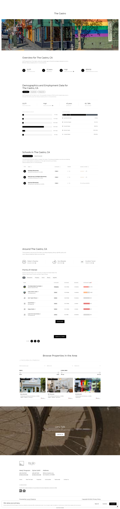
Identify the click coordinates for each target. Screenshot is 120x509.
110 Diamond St (31, 293)
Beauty (49, 277)
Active (44, 277)
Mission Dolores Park (33, 287)
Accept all (113, 503)
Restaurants (30, 277)
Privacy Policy (97, 499)
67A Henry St (31, 304)
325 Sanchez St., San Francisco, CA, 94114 (36, 184)
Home (20, 479)
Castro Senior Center (33, 291)
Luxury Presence (31, 499)
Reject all (97, 503)
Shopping (37, 277)
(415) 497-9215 (35, 473)
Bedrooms (77, 365)
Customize (105, 503)
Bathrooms (49, 365)
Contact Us (60, 434)
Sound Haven (31, 302)
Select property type (23, 365)
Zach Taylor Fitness (32, 298)
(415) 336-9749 (22, 473)
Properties (39, 479)
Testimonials (57, 479)
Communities (48, 479)
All (24, 277)
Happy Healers (31, 309)
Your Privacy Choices (60, 507)
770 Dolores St (31, 315)
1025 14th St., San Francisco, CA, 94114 (35, 172)
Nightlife (55, 277)
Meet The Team (29, 479)
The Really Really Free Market (35, 286)
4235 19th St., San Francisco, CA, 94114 (35, 178)
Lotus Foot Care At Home (34, 313)
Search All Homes (60, 336)
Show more (60, 321)
